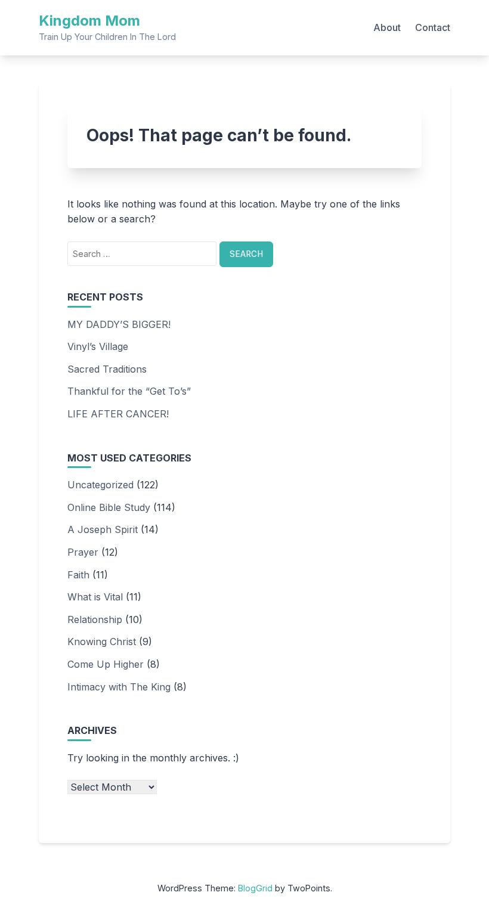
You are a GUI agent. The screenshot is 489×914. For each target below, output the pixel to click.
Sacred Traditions (107, 369)
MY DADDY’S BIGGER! (119, 324)
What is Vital (95, 597)
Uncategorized (100, 485)
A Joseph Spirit (102, 529)
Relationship (94, 619)
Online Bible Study (108, 507)
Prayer (82, 552)
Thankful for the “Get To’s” (129, 391)
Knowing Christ (101, 641)
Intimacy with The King (119, 687)
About (387, 27)
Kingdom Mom (89, 20)
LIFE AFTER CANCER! (118, 414)
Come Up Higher (105, 664)
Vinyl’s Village (97, 346)
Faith (78, 575)
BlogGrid (255, 888)
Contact (432, 27)
